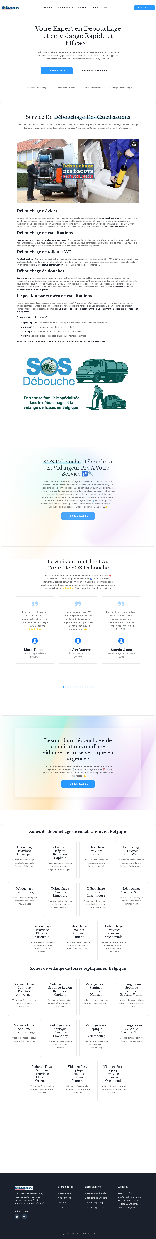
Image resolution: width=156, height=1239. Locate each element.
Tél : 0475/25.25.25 (128, 1200)
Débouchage (64, 1193)
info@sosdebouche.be (129, 1197)
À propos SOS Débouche (95, 70)
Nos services (64, 1198)
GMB (60, 1207)
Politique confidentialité (129, 1204)
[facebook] (17, 1216)
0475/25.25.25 (144, 7)
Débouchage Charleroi (96, 1198)
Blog (95, 7)
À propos (47, 7)
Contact (107, 7)
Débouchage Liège (94, 1202)
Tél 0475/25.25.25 (78, 784)
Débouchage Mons (94, 1207)
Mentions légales (126, 1207)
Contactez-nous (57, 70)
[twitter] (24, 1216)
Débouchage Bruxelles (96, 1193)
